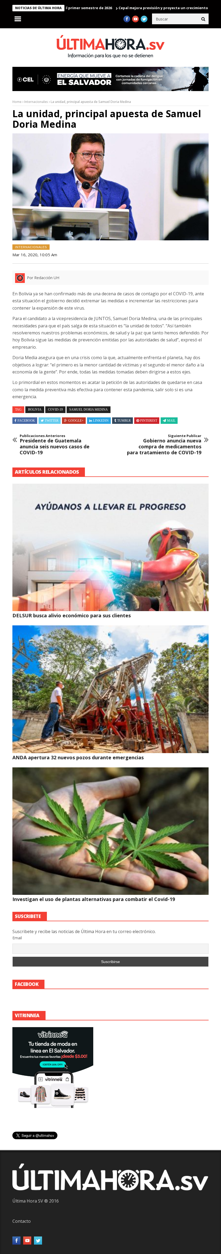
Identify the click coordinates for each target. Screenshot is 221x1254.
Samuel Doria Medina (88, 409)
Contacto (21, 1221)
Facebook (26, 420)
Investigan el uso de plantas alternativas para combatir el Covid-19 (93, 899)
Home (17, 101)
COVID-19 (55, 409)
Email (17, 937)
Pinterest (148, 420)
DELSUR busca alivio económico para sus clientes (71, 615)
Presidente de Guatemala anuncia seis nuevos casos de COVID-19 (54, 444)
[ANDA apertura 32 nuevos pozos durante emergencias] (110, 689)
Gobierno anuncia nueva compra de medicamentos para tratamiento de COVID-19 (164, 444)
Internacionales (36, 101)
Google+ (76, 420)
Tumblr (124, 420)
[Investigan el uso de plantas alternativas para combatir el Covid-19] (110, 831)
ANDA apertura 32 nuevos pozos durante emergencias (78, 757)
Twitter (51, 420)
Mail (171, 420)
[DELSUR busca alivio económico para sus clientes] (110, 547)
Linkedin (101, 420)
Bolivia (35, 409)
